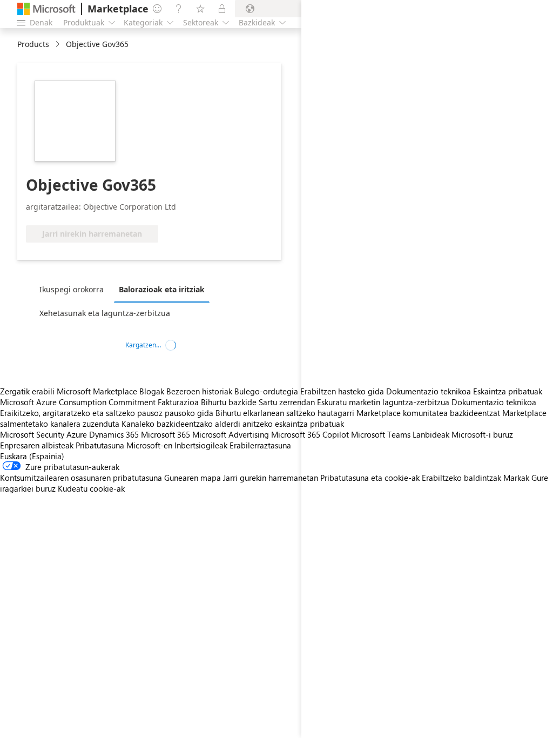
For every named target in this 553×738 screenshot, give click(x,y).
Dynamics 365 (114, 434)
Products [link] (33, 44)
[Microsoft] (46, 9)
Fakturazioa (178, 402)
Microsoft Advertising (230, 434)
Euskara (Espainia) (32, 456)
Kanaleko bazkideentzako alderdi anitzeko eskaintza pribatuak (233, 423)
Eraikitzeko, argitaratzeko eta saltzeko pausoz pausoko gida (106, 412)
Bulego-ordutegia (266, 391)
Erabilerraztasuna (260, 445)
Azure (76, 434)
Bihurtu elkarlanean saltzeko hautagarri (284, 412)
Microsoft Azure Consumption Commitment (79, 402)
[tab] (74, 289)
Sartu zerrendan (287, 402)
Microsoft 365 (165, 434)
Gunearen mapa (192, 477)
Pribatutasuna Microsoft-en (124, 445)
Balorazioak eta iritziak (162, 289)
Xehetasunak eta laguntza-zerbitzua (104, 313)
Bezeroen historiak (199, 391)
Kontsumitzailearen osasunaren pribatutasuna (81, 477)
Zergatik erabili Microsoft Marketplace (68, 391)
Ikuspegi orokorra (71, 289)
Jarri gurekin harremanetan (270, 477)
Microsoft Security (32, 434)
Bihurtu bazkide (229, 402)
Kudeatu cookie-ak (91, 488)
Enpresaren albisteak (36, 445)
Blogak (151, 391)
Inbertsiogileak (200, 445)
